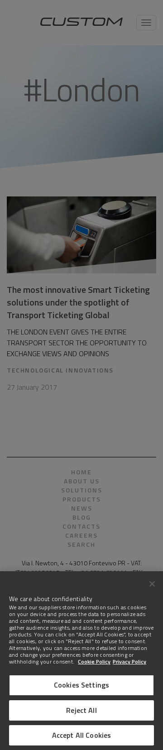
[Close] (152, 584)
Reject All (81, 710)
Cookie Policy (94, 661)
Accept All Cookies (81, 735)
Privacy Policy (129, 661)
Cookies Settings (82, 684)
